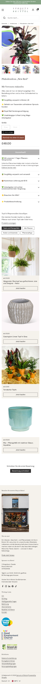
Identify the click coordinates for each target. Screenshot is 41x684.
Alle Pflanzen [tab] (28, 228)
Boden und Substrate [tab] (10, 233)
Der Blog (4, 599)
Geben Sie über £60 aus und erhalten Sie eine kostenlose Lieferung (21, 2)
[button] (20, 159)
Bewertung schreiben (20, 471)
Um (3, 596)
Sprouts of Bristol (22, 675)
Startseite (4, 23)
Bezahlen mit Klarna (8, 610)
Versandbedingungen (9, 664)
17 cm (6, 127)
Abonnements (6, 607)
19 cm (15, 127)
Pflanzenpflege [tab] (27, 233)
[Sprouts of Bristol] (20, 10)
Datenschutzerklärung (9, 658)
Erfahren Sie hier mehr (9, 168)
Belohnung (5, 604)
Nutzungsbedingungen (9, 666)
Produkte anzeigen (9, 223)
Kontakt (4, 612)
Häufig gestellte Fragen (9, 601)
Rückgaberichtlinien (8, 661)
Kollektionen (13, 23)
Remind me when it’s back (13, 137)
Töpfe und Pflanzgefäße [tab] (11, 228)
